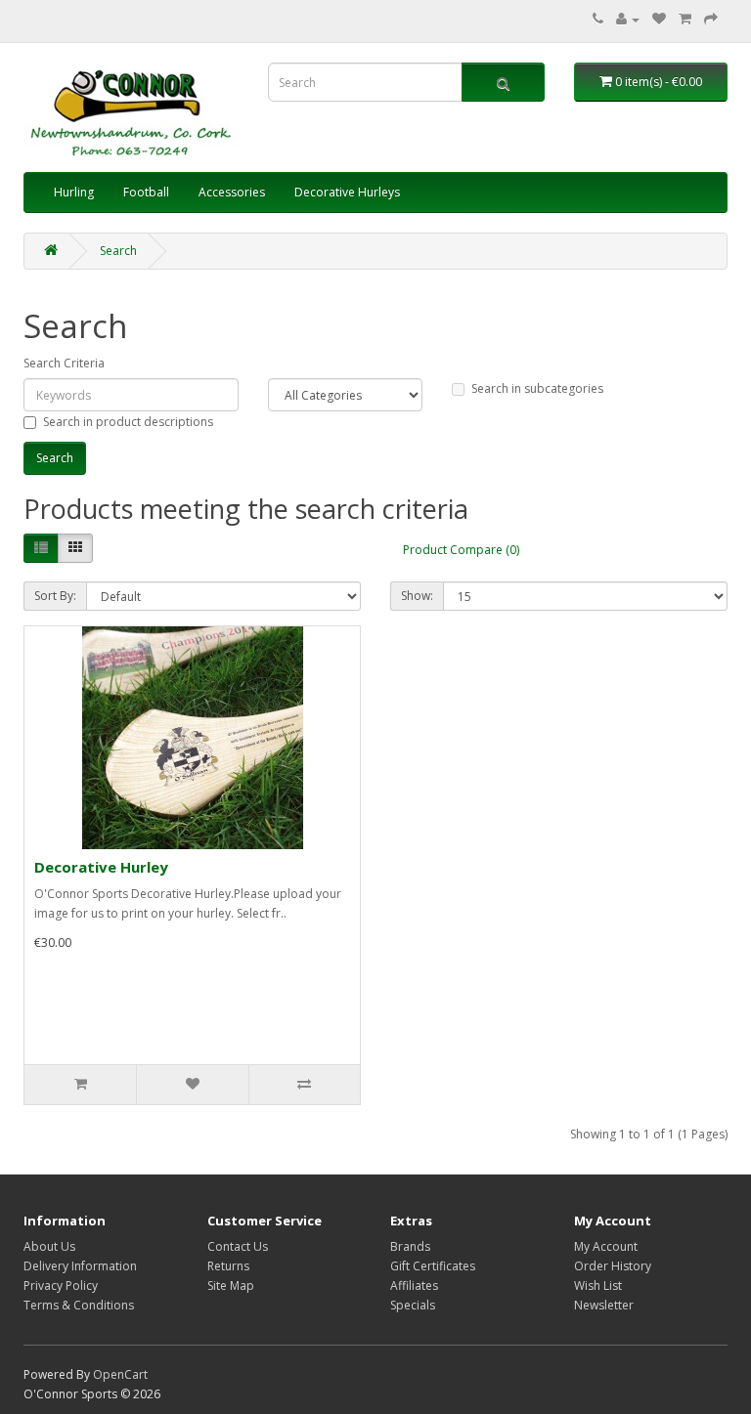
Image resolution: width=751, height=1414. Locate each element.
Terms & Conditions (78, 1305)
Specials (412, 1305)
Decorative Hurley (101, 867)
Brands (410, 1246)
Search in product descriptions (128, 421)
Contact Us (237, 1246)
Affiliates (414, 1285)
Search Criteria (64, 363)
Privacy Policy (60, 1285)
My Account (606, 1246)
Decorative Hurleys (347, 192)
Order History (612, 1266)
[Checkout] (711, 19)
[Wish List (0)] (659, 19)
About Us (49, 1246)
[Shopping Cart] (685, 19)
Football (146, 192)
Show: (417, 595)
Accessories (232, 192)
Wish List (598, 1285)
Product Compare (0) (461, 549)
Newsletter (604, 1305)
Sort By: (55, 595)
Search (118, 250)
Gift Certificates (432, 1266)
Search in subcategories (537, 388)
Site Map (230, 1285)
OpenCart (120, 1374)
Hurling (74, 192)
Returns (228, 1266)
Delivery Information (80, 1266)
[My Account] (628, 19)
